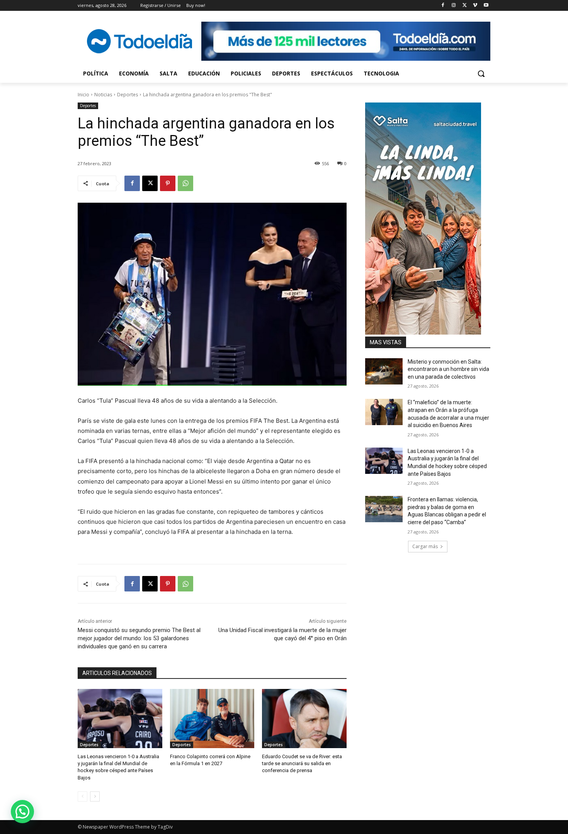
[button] (481, 73)
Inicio (83, 94)
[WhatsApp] (185, 183)
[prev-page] (82, 796)
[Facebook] (443, 5)
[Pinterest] (167, 183)
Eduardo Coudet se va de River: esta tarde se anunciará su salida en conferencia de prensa (302, 763)
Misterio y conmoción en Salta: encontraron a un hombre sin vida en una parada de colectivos (448, 369)
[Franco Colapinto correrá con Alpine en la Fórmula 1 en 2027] (212, 718)
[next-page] (95, 796)
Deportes (127, 94)
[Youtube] (485, 5)
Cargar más (425, 546)
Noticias (103, 94)
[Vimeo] (475, 5)
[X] (464, 5)
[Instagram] (453, 5)
